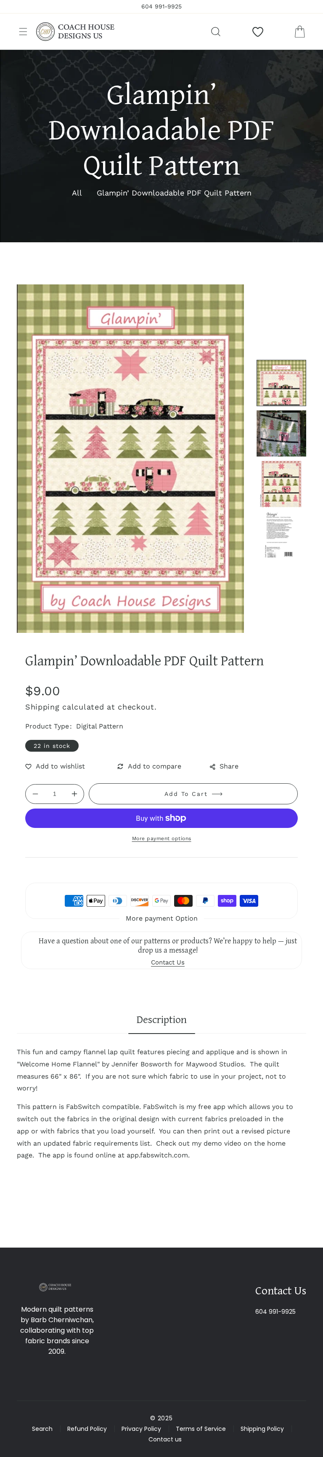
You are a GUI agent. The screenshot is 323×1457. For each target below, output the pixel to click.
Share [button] (229, 766)
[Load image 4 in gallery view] (281, 535)
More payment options (161, 838)
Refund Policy (87, 1429)
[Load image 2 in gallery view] (281, 433)
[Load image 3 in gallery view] (281, 484)
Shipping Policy (262, 1429)
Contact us (165, 1439)
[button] (23, 31)
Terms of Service (201, 1429)
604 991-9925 (275, 1311)
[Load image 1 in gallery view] (281, 383)
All (77, 192)
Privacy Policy (141, 1429)
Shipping (42, 706)
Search (42, 1429)
